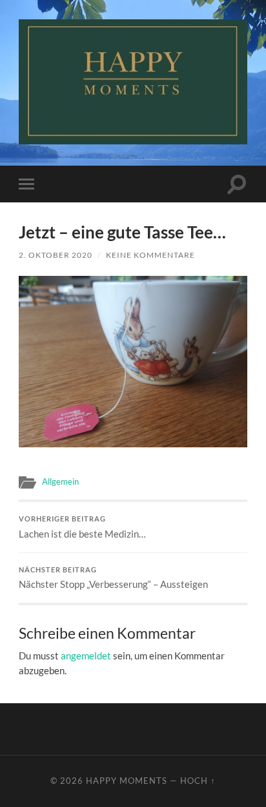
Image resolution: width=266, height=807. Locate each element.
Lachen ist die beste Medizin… (82, 527)
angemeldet (86, 655)
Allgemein (60, 481)
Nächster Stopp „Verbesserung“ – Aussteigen (113, 578)
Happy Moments (126, 780)
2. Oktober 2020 (55, 255)
